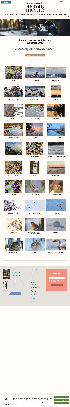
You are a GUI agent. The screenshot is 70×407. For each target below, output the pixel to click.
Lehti (65, 14)
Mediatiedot (33, 292)
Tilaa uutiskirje (15, 277)
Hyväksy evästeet (61, 397)
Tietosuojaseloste (34, 294)
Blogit (60, 14)
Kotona (16, 14)
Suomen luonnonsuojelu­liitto (17, 285)
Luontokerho (35, 16)
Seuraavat (38, 60)
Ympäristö (22, 14)
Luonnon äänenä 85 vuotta (40, 14)
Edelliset (32, 60)
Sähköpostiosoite (51, 275)
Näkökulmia (29, 14)
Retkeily (11, 14)
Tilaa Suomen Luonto (16, 272)
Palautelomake (33, 284)
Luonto (6, 14)
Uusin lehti (14, 271)
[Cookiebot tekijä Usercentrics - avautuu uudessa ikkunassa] (6, 405)
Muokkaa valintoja (61, 400)
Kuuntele (49, 14)
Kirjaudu (62, 1)
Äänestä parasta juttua (16, 275)
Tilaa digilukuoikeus (16, 274)
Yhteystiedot (33, 285)
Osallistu (55, 14)
